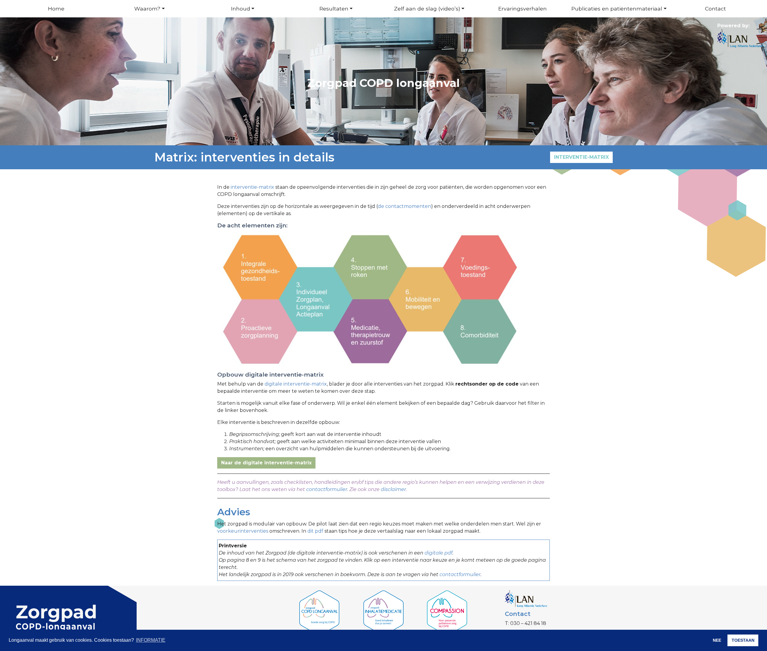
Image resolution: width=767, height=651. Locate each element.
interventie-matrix (252, 187)
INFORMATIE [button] (150, 640)
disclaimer (393, 489)
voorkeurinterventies (242, 531)
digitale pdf (438, 553)
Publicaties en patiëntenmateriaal (616, 8)
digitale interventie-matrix (296, 384)
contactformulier (326, 489)
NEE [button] (717, 640)
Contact (715, 8)
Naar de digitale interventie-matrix (266, 463)
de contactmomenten (404, 206)
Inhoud (240, 8)
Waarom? (147, 8)
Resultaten (333, 8)
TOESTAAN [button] (743, 640)
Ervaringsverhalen (522, 8)
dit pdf (315, 531)
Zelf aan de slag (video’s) (427, 8)
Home (56, 8)
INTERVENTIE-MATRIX (581, 157)
